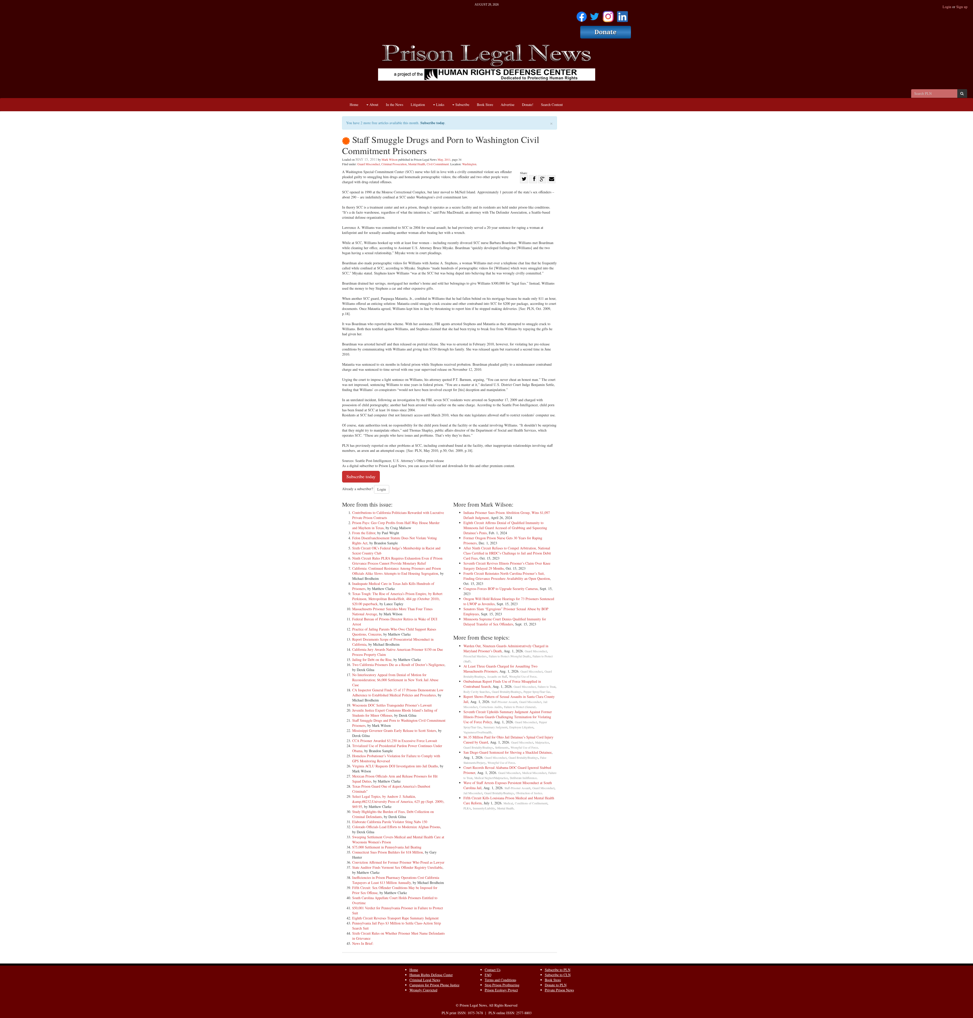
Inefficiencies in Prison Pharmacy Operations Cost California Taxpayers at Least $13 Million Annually (395, 880)
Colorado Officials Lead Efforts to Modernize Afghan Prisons (396, 826)
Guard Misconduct (368, 164)
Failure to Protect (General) (520, 707)
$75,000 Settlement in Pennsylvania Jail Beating (386, 847)
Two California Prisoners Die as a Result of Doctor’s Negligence (398, 664)
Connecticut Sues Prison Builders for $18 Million (387, 852)
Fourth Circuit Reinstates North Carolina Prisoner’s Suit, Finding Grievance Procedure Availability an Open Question (506, 576)
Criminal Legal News (424, 979)
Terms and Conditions (500, 979)
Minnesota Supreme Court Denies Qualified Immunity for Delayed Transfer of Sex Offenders (504, 621)
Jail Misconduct (472, 793)
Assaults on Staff (497, 676)
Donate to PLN (556, 985)
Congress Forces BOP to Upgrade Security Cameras (500, 588)
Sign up (961, 6)
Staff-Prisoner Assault (504, 702)
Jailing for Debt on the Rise (371, 659)
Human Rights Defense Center (431, 974)
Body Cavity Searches (476, 692)
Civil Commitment (438, 164)
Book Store (485, 104)
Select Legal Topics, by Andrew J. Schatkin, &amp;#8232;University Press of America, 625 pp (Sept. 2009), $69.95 (398, 801)
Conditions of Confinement (531, 803)
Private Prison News (559, 990)
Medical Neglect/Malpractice (491, 778)
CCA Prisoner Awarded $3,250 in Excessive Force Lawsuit (394, 740)
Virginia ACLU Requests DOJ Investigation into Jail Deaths (395, 766)
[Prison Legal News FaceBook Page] (581, 15)
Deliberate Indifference (523, 778)
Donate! (527, 104)
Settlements (502, 747)
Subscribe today (432, 122)
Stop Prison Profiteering (502, 985)
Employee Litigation (521, 727)
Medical (508, 803)
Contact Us (492, 969)
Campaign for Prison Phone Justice (434, 985)
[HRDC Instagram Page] (608, 15)
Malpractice (542, 742)
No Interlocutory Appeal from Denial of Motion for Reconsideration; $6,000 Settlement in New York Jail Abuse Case (395, 679)
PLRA (467, 808)
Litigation (418, 104)
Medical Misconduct (534, 773)
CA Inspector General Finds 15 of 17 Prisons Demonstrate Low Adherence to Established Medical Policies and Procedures (397, 692)
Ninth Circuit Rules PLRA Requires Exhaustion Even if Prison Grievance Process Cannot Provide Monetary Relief (397, 561)
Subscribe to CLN (558, 974)
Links (439, 104)
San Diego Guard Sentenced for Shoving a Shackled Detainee (507, 752)
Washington (469, 164)
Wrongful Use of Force (522, 676)
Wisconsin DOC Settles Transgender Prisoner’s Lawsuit (392, 705)
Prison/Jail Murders (475, 656)
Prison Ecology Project (501, 990)
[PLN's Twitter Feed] (594, 15)
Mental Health (416, 164)
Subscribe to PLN (557, 969)
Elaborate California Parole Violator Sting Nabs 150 (389, 821)
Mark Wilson (390, 159)
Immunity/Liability (484, 808)
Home (354, 104)
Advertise (507, 104)
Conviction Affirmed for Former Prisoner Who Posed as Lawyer (398, 862)
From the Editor (363, 532)
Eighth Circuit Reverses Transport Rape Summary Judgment (395, 918)
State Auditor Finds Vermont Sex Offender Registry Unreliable (397, 867)
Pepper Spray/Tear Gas (536, 692)
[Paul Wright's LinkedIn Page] (622, 15)
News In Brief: (362, 943)
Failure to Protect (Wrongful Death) (510, 656)
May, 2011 (444, 159)
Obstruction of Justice (529, 793)
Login (947, 6)
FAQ (488, 974)
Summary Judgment (495, 727)
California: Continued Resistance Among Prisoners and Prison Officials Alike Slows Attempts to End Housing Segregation (396, 571)
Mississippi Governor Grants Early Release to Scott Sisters (394, 730)
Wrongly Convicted (423, 990)
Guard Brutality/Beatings (506, 692)
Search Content (552, 104)
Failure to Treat (546, 687)
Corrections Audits (490, 707)
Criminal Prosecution (394, 164)
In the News (394, 104)
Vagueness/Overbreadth (477, 732)
